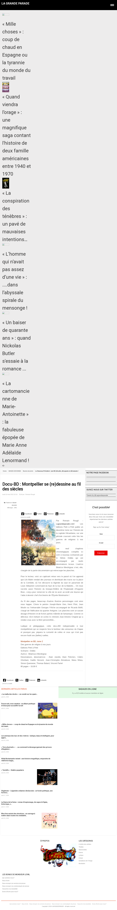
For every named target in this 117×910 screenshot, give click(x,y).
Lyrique (81, 855)
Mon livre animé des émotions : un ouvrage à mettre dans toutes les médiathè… (18, 814)
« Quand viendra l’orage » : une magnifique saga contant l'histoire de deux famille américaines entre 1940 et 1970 (16, 135)
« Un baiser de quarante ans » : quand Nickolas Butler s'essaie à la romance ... (16, 346)
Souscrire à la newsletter (10, 889)
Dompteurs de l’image (85, 861)
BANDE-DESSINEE (15, 471)
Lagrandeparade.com (65, 524)
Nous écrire (5, 880)
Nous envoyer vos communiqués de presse (15, 886)
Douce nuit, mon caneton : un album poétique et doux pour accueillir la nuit (18, 705)
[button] (26, 513)
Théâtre (81, 847)
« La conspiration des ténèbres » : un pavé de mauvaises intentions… (15, 216)
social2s (28, 517)
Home (5, 471)
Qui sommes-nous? (8, 878)
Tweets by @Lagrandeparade (97, 495)
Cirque (81, 858)
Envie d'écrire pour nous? (10, 891)
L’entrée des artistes (85, 844)
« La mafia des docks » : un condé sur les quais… (19, 694)
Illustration (82, 863)
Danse (81, 852)
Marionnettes (83, 850)
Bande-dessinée (28, 471)
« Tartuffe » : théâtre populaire (12, 770)
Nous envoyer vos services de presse (13, 883)
